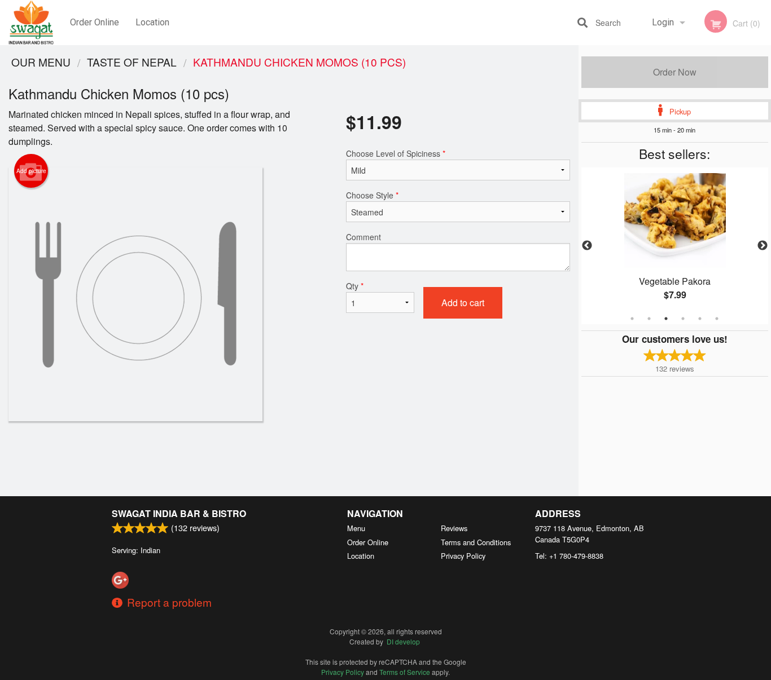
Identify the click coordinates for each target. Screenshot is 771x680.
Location (152, 22)
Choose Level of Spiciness (395, 153)
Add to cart (462, 302)
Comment (363, 236)
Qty (354, 286)
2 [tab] (649, 318)
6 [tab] (716, 318)
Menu (356, 528)
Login (663, 22)
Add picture (31, 171)
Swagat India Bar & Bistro (179, 513)
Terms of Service (404, 672)
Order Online (94, 22)
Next (762, 245)
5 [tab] (700, 318)
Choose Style (372, 195)
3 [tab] (666, 318)
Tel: (569, 555)
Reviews (454, 528)
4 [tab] (683, 318)
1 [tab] (632, 318)
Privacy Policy (463, 555)
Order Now (674, 71)
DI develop (403, 641)
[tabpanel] (675, 245)
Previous (587, 245)
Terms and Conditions (476, 542)
